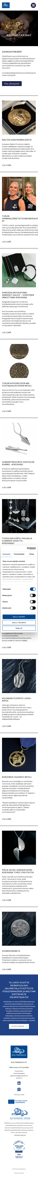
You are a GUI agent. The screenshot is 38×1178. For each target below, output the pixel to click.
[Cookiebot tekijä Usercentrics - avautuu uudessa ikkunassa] (27, 548)
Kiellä (19, 628)
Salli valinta (19, 622)
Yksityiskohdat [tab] (19, 554)
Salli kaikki (19, 617)
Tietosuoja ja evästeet (19, 1094)
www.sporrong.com (20, 1135)
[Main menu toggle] (33, 5)
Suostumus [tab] (6, 554)
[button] (12, 83)
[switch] (33, 595)
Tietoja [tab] (31, 554)
